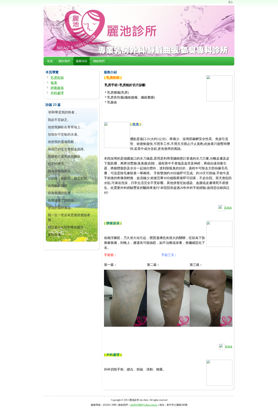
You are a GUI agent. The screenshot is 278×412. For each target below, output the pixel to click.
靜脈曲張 (57, 88)
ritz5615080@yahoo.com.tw (144, 404)
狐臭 (54, 82)
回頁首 (228, 207)
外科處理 (57, 93)
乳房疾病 (57, 77)
